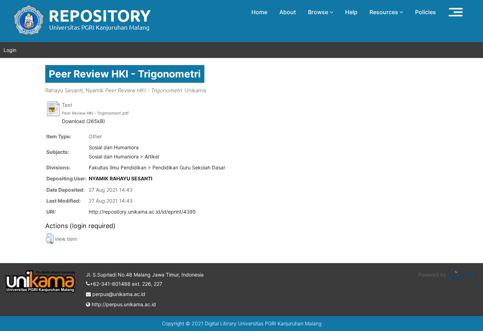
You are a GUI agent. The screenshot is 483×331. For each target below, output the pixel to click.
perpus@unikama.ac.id (118, 294)
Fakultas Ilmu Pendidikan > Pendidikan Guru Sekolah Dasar (157, 167)
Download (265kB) (83, 121)
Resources (384, 12)
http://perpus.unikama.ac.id (123, 304)
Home (259, 12)
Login (10, 50)
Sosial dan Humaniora (114, 147)
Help (351, 12)
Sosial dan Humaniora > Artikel (124, 156)
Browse (319, 12)
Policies (425, 12)
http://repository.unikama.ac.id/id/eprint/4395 (142, 212)
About (287, 12)
